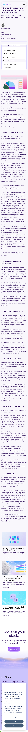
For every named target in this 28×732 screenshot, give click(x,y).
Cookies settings (14, 717)
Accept (14, 721)
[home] (7, 4)
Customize (14, 725)
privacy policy (11, 696)
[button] (24, 4)
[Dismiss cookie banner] (23, 686)
